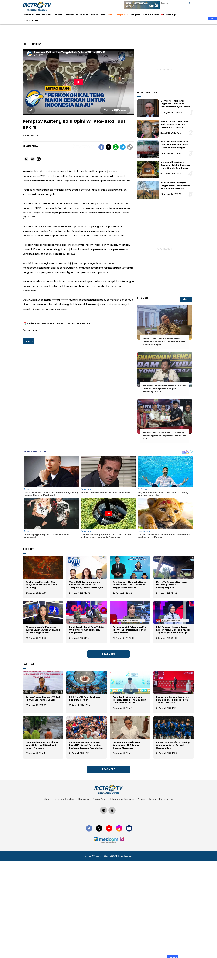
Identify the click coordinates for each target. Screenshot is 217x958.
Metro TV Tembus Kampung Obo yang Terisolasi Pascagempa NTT (171, 585)
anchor (141, 799)
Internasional (43, 14)
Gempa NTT (121, 14)
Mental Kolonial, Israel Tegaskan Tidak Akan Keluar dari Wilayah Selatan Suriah (175, 105)
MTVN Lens (82, 14)
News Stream (98, 14)
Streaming (169, 14)
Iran (110, 14)
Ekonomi (58, 14)
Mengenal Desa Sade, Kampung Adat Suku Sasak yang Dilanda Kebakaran (175, 165)
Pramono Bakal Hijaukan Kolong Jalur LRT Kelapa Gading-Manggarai (126, 745)
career (152, 799)
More (186, 299)
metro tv (28, 341)
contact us (83, 799)
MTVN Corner (31, 20)
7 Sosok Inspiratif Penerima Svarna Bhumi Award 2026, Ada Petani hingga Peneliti (43, 630)
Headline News (151, 14)
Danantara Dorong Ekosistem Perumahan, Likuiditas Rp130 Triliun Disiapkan (172, 700)
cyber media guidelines (122, 799)
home (26, 44)
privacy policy (99, 799)
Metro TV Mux (166, 799)
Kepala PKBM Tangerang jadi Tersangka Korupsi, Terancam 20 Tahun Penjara (174, 125)
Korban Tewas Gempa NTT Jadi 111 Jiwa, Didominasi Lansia (43, 698)
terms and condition (64, 799)
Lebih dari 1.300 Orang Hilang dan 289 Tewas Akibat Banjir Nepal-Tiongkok (42, 745)
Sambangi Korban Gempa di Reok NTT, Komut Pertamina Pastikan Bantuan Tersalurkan (86, 745)
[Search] (190, 3)
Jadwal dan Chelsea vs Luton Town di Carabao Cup (173, 745)
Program (135, 14)
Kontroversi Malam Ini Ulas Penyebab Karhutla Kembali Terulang (41, 585)
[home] (108, 789)
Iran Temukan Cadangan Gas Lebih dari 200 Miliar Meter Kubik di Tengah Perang (174, 146)
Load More (108, 654)
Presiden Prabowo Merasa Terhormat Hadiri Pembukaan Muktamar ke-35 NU (129, 700)
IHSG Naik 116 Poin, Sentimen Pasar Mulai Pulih (85, 698)
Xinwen (70, 14)
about (47, 799)
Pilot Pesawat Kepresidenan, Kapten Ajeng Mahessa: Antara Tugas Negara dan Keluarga (173, 630)
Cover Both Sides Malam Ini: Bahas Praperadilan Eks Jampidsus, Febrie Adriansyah (86, 585)
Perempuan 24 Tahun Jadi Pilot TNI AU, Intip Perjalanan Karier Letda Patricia (130, 630)
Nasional (29, 14)
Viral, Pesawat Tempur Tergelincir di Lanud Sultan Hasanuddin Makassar (175, 185)
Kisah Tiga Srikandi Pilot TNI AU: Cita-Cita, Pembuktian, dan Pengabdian (86, 630)
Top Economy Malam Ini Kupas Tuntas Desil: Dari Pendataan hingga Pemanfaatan (129, 585)
